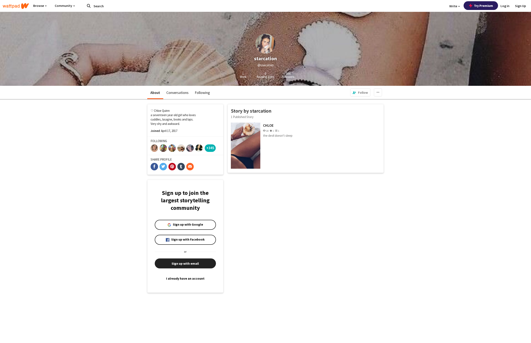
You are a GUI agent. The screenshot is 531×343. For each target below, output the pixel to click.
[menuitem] (360, 92)
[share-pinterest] (172, 166)
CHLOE (268, 125)
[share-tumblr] (181, 166)
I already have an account (185, 278)
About (155, 92)
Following (202, 92)
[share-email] (190, 166)
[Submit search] (89, 5)
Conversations (177, 92)
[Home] (16, 6)
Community (64, 6)
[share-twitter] (163, 166)
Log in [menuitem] (505, 6)
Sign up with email (185, 263)
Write (453, 6)
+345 (210, 147)
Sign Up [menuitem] (520, 6)
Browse (39, 6)
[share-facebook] (154, 166)
